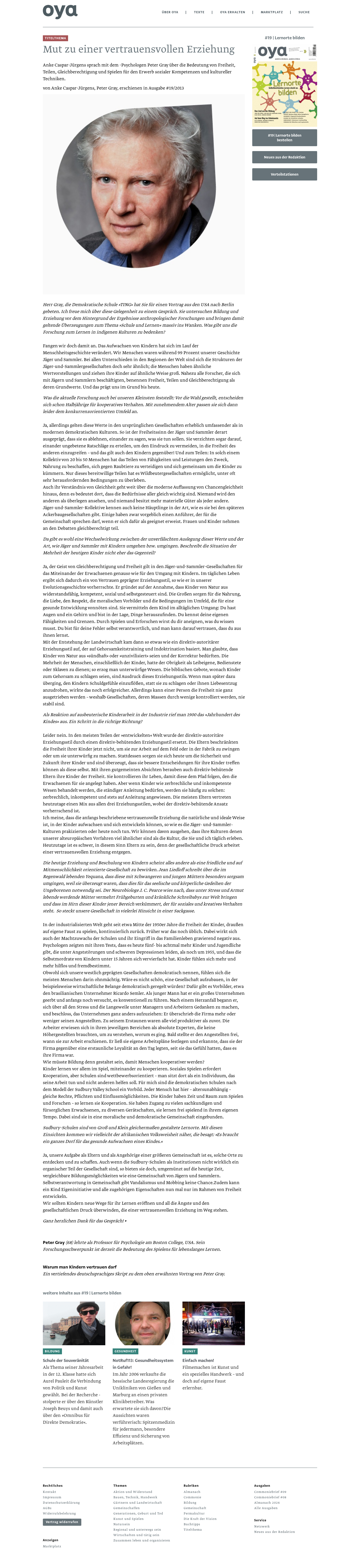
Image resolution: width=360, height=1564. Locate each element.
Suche (304, 12)
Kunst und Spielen (128, 1519)
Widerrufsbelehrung (59, 1513)
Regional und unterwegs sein (137, 1529)
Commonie (192, 1497)
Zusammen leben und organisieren (141, 1540)
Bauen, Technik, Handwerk (135, 1497)
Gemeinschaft (195, 1508)
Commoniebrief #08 (270, 1497)
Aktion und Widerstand (132, 1492)
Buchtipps (192, 1524)
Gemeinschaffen (126, 1508)
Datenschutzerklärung (61, 1502)
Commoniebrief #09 (270, 1492)
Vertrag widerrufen (62, 1522)
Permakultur (194, 1513)
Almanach (192, 1492)
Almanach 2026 (267, 1502)
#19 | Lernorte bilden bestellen (284, 137)
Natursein (121, 1524)
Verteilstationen (285, 174)
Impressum (52, 1497)
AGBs (47, 1508)
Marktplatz (272, 12)
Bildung (190, 1502)
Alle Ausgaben (266, 1508)
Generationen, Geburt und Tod (138, 1513)
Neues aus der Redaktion (284, 157)
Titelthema (193, 1529)
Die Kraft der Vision (200, 1519)
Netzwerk (262, 1526)
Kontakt (49, 1492)
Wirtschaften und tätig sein (136, 1535)
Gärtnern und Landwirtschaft (137, 1502)
